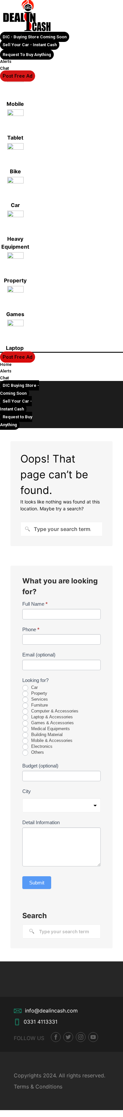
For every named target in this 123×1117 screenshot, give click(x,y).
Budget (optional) (40, 765)
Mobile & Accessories (51, 740)
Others (37, 752)
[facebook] (56, 1037)
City (26, 791)
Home (5, 364)
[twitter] (68, 1037)
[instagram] (81, 1037)
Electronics (41, 746)
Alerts (5, 61)
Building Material (46, 734)
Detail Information (41, 822)
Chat (4, 68)
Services (39, 699)
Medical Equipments (50, 728)
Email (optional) (38, 654)
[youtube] (93, 1037)
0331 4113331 (40, 1021)
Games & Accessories (52, 722)
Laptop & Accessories (51, 716)
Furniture (39, 705)
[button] (34, 37)
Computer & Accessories (54, 711)
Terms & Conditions (38, 1086)
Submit (36, 882)
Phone (30, 629)
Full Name (35, 604)
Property (38, 693)
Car (34, 687)
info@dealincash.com (51, 1010)
